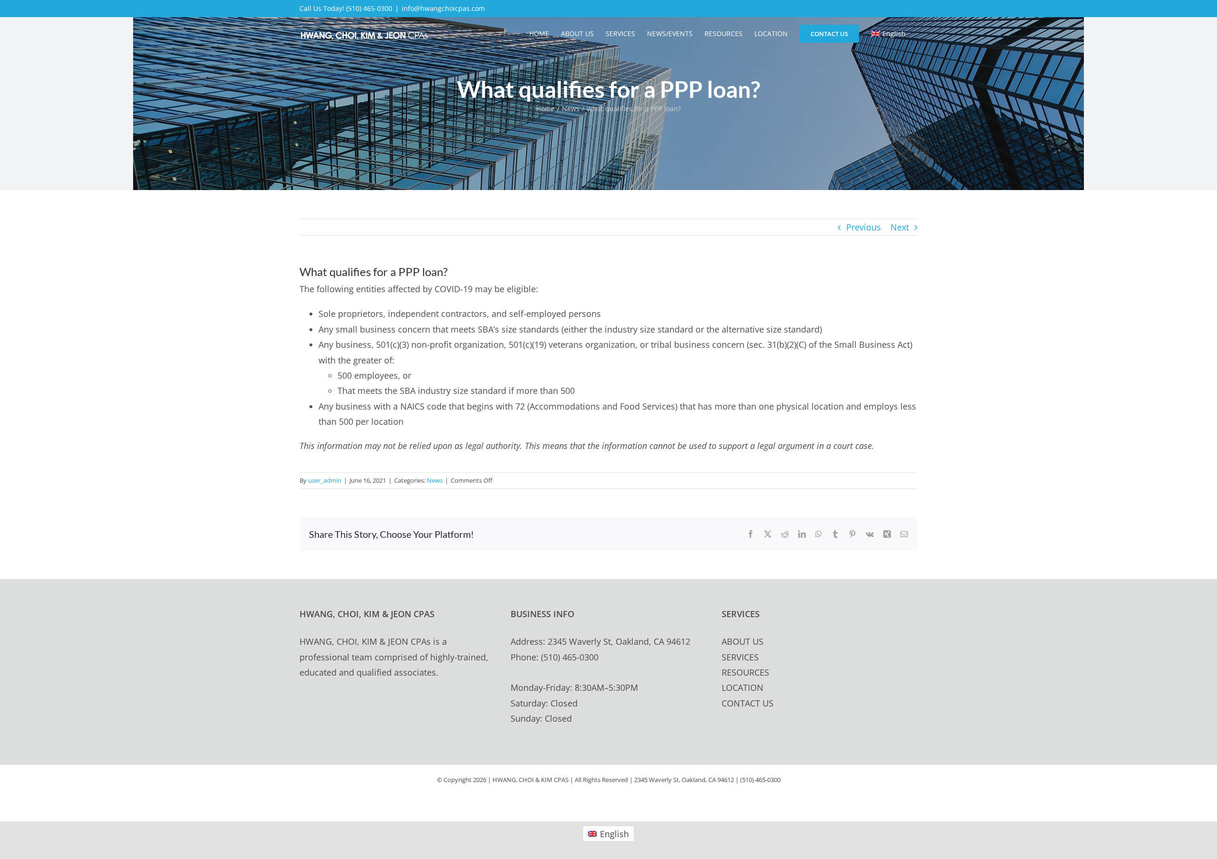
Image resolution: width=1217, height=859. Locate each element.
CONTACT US (747, 703)
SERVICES (740, 657)
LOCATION (742, 687)
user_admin (324, 480)
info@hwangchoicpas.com (443, 8)
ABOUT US (742, 641)
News (435, 480)
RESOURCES (745, 672)
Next (899, 227)
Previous (863, 227)
